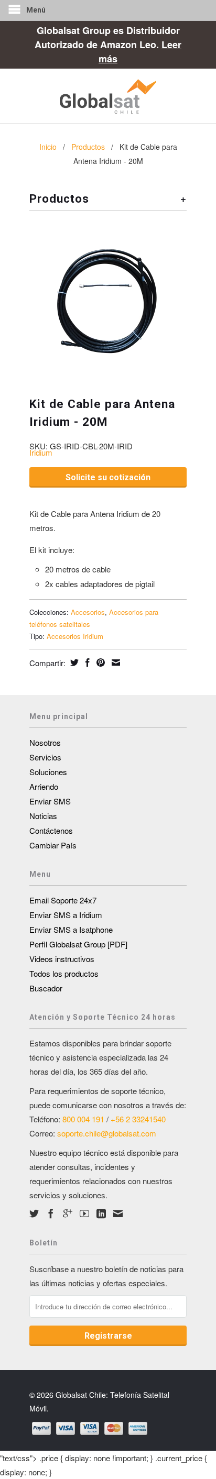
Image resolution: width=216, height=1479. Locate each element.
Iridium (40, 452)
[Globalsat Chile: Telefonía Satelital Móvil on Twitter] (34, 1213)
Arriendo (43, 786)
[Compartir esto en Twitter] (73, 662)
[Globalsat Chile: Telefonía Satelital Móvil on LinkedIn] (101, 1213)
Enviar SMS (50, 801)
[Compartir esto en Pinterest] (99, 662)
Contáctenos (51, 830)
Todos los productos (64, 973)
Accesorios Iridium (75, 636)
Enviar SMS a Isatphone (71, 929)
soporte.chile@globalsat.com (106, 1133)
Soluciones (48, 771)
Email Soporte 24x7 (62, 900)
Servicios (45, 757)
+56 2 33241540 (138, 1118)
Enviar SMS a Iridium (65, 914)
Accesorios (88, 612)
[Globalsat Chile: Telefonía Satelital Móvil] (108, 96)
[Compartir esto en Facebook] (86, 662)
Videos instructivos (61, 958)
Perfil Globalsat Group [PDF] (78, 944)
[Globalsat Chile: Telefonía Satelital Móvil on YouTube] (84, 1213)
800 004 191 (83, 1118)
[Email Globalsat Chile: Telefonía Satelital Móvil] (118, 1213)
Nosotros (45, 742)
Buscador (45, 988)
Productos (88, 146)
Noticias (43, 815)
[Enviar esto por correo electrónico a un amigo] (114, 662)
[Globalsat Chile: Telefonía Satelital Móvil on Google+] (67, 1213)
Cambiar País (53, 845)
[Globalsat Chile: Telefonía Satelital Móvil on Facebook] (51, 1213)
